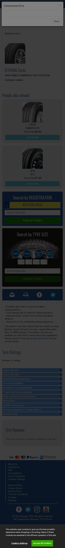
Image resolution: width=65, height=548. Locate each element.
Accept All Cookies (42, 543)
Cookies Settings (19, 543)
